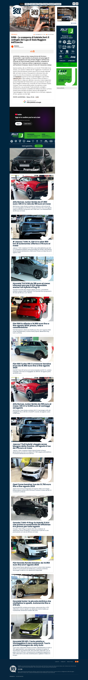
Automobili (51, 4)
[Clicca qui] (32, 119)
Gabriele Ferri (17, 78)
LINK (37, 97)
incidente (18, 76)
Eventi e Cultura (33, 4)
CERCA (39, 146)
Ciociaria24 (58, 4)
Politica (27, 4)
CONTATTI (57, 661)
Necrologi (45, 4)
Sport (40, 4)
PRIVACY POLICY (70, 661)
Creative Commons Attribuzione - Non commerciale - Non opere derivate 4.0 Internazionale (38, 667)
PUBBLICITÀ (63, 661)
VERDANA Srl (12, 676)
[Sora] (17, 16)
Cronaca (22, 4)
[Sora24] (76, 661)
